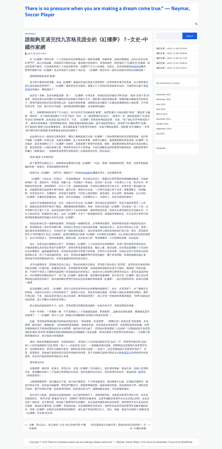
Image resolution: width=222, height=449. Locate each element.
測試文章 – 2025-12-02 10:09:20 (171, 63)
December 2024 (163, 119)
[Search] (196, 24)
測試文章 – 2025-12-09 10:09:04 (171, 53)
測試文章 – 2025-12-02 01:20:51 (171, 68)
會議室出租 (128, 352)
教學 (140, 372)
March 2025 (161, 114)
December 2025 (163, 94)
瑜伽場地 (136, 66)
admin (30, 53)
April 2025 (161, 109)
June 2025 (161, 104)
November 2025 (163, 99)
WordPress (186, 442)
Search (189, 36)
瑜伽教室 (88, 172)
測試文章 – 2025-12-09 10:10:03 (171, 48)
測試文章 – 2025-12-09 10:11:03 (171, 58)
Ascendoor (161, 442)
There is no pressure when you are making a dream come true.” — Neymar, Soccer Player (107, 11)
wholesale (30, 34)
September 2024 (163, 128)
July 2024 (160, 133)
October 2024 (162, 123)
